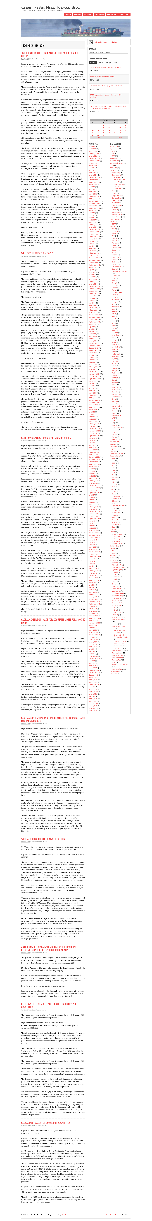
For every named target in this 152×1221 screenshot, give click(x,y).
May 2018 (92, 189)
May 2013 (92, 331)
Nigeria (114, 359)
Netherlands (116, 354)
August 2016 (93, 239)
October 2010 (93, 405)
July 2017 (92, 213)
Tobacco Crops (117, 653)
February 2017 (94, 225)
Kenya (114, 323)
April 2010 (92, 419)
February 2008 (94, 481)
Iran (113, 309)
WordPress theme (113, 1215)
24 (109, 132)
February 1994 (94, 670)
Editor (34, 59)
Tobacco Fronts (117, 655)
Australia (115, 238)
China (114, 264)
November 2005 (94, 535)
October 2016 (93, 234)
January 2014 (93, 312)
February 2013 (94, 339)
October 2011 (93, 376)
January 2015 (93, 284)
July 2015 (92, 270)
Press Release (116, 513)
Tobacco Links (124, 14)
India (113, 304)
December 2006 (94, 511)
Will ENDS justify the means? (37, 253)
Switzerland (116, 406)
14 (92, 130)
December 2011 (94, 372)
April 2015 (92, 277)
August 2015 (93, 267)
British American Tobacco (119, 181)
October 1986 (93, 703)
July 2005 (92, 542)
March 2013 (93, 336)
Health (114, 586)
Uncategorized (115, 671)
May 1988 (92, 696)
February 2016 (94, 253)
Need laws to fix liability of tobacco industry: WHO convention (49, 1005)
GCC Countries (117, 292)
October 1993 (93, 675)
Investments (116, 203)
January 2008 (93, 483)
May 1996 (92, 651)
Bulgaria (115, 255)
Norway (114, 363)
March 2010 (93, 421)
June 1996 (92, 649)
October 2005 (93, 538)
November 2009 (94, 431)
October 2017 (93, 206)
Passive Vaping (117, 205)
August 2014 (93, 296)
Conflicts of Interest (116, 163)
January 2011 (93, 398)
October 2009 (93, 433)
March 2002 (93, 609)
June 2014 (92, 301)
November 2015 (94, 260)
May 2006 (92, 526)
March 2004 (93, 568)
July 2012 (92, 355)
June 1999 (92, 637)
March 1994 (93, 668)
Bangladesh (116, 248)
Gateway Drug (116, 198)
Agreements (114, 149)
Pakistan (115, 368)
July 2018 (92, 187)
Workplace (113, 674)
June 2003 (92, 585)
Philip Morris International (118, 187)
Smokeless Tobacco (118, 603)
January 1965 (93, 711)
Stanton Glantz (117, 544)
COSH (114, 463)
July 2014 (92, 298)
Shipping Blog (111, 14)
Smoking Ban (116, 605)
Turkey (114, 413)
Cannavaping (116, 175)
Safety (114, 207)
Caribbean (115, 262)
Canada (114, 260)
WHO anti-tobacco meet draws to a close (43, 839)
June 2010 (92, 414)
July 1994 (92, 661)
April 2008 (92, 476)
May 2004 (92, 566)
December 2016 (94, 229)
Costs (112, 165)
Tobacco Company (118, 626)
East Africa (115, 276)
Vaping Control (117, 214)
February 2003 (94, 594)
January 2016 (93, 256)
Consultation (116, 496)
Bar (115, 608)
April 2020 (92, 149)
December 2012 (94, 343)
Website (68, 14)
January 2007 (93, 509)
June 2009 (92, 443)
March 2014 (93, 308)
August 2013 (93, 324)
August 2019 (93, 165)
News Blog (77, 14)
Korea (114, 326)
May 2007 (92, 500)
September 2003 (94, 580)
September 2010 (94, 407)
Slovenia (115, 392)
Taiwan (114, 409)
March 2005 (93, 547)
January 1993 (93, 680)
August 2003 (93, 583)
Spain (114, 399)
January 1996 (93, 656)
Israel (114, 314)
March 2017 (93, 222)
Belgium (114, 250)
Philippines (115, 373)
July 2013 (92, 327)
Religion (113, 548)
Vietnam (114, 435)
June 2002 (92, 606)
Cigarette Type (117, 570)
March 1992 (93, 682)
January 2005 (93, 549)
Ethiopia (114, 283)
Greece (114, 297)
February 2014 (94, 310)
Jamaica (114, 318)
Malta (114, 342)
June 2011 (92, 386)
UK (113, 423)
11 (114, 127)
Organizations (115, 456)
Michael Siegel (116, 539)
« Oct (98, 137)
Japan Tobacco (119, 184)
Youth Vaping (116, 217)
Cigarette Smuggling (118, 567)
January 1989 (93, 694)
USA (113, 432)
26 (120, 132)
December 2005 (94, 533)
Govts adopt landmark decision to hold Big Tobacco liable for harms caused (53, 719)
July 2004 (92, 561)
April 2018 (92, 192)
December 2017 (94, 201)
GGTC (114, 473)
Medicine (113, 451)
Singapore (115, 390)
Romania (115, 382)
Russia (114, 385)
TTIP (113, 156)
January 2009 (93, 455)
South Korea (116, 397)
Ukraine (114, 425)
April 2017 (92, 220)
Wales (114, 437)
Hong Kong (115, 300)
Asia (113, 236)
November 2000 (94, 623)
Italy (113, 316)
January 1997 (93, 647)
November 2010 (94, 402)
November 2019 (94, 161)
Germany (115, 295)
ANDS (116, 572)
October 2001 (93, 616)
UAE (113, 418)
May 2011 (92, 388)
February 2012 (94, 367)
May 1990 (92, 687)
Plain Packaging (117, 598)
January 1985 (93, 706)
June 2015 (92, 272)
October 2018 (93, 180)
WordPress (65, 1215)
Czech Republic (117, 267)
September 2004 (94, 557)
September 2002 (94, 604)
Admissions (114, 147)
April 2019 (92, 173)
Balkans (114, 245)
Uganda (114, 420)
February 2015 (94, 282)
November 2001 (94, 613)
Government (114, 442)
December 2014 (94, 286)
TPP (113, 154)
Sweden (114, 404)
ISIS (113, 551)
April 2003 (92, 590)
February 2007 (94, 507)
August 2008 (93, 467)
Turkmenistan (116, 416)
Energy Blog (88, 14)
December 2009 (94, 429)
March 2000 (93, 630)
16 (103, 130)
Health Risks (116, 200)
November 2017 (94, 203)
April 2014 (92, 305)
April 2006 (92, 528)
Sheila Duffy (116, 541)
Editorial (115, 501)
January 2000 (93, 632)
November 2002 (94, 602)
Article (114, 492)
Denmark (115, 269)
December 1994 (94, 659)
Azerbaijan (115, 243)
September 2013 (94, 322)
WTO (113, 487)
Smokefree (115, 601)
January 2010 (93, 426)
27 (125, 132)
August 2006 (93, 521)
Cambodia (115, 257)
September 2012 (94, 350)
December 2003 (94, 576)
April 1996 (92, 654)
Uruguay (115, 430)
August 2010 (93, 410)
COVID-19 (113, 168)
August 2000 (93, 625)
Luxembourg (116, 335)
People (112, 532)
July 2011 (92, 383)
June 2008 (92, 471)
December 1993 (94, 673)
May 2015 (92, 274)
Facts (113, 503)
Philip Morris (118, 648)
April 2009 (92, 448)
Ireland (114, 311)
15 (98, 130)
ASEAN (114, 233)
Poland (114, 375)
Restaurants (114, 555)
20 (125, 130)
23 (103, 132)
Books (114, 494)
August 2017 (93, 210)
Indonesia (115, 307)
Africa (114, 229)
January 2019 (93, 175)
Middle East (116, 347)
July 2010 (92, 412)
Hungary (115, 302)
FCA (113, 468)
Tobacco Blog (99, 14)
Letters (114, 510)
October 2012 (93, 348)
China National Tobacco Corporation (121, 636)
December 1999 (94, 635)
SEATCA (114, 477)
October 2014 (93, 291)
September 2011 (94, 379)
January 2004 (93, 573)
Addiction (115, 563)
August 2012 (93, 353)
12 (120, 127)
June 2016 (92, 244)
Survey (114, 529)
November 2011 (94, 374)
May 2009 (92, 445)
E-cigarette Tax (117, 196)
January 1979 (93, 708)
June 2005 (92, 545)
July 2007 (92, 495)
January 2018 (93, 199)
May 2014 (92, 303)
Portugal (115, 378)
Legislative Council (116, 449)
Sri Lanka (115, 401)
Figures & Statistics (118, 506)
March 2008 (93, 478)
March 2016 (93, 251)
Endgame (115, 584)
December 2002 (94, 599)
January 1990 (93, 692)
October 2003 (93, 578)
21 (92, 132)
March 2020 (93, 151)
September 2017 (94, 208)
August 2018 (93, 184)
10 (109, 127)
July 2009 (92, 440)
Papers (112, 489)
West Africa (116, 439)
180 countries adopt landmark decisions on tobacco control (49, 54)
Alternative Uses (117, 565)
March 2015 (93, 279)
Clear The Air (114, 161)
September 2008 (94, 464)
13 (125, 127)
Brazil (114, 252)
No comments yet (41, 59)
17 (109, 130)
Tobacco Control (117, 651)
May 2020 (92, 147)
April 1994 (92, 666)
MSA (113, 151)
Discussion (115, 499)
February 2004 (94, 571)
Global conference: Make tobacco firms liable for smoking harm (53, 621)
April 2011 (92, 391)
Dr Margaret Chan (118, 536)
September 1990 (94, 684)
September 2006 (94, 519)
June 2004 (92, 564)
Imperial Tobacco (120, 641)
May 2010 (92, 417)
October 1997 (93, 644)
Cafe (115, 610)
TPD (113, 662)
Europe (114, 285)
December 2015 (94, 258)
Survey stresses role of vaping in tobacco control (106, 86)
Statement (115, 525)
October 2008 (93, 462)
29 (98, 135)
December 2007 (94, 485)
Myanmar (115, 349)
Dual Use (115, 193)
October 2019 (93, 163)
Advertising (116, 173)
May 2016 (92, 246)
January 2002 (93, 611)
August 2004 (93, 559)
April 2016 (92, 248)
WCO (113, 480)
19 (120, 130)
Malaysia (115, 340)
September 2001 (94, 618)
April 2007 (92, 502)
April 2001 (92, 621)
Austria (114, 241)
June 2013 (92, 329)
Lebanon (115, 333)
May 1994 (92, 663)
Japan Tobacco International (119, 645)
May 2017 (92, 218)
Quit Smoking (114, 546)
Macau (114, 337)
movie (116, 624)
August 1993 (93, 677)
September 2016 (94, 237)
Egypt (114, 278)
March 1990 (93, 689)
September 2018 (94, 182)
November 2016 (94, 232)
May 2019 (92, 170)
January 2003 (93, 597)
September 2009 (94, 436)
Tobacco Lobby (117, 658)
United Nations (117, 427)
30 (103, 135)
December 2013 (94, 315)
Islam (114, 553)
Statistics (115, 210)
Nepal (114, 352)
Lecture (114, 508)
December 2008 (94, 457)
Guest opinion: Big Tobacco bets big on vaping (46, 438)
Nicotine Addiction (116, 454)
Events (112, 222)
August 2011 (93, 381)
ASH (113, 458)
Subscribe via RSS (106, 42)
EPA (113, 465)
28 (92, 135)
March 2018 (93, 194)
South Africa (116, 394)
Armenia (115, 231)
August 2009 (93, 438)
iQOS (115, 574)
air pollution (114, 158)
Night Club (117, 612)
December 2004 (94, 552)
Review (114, 522)
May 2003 (92, 587)
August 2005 (93, 540)
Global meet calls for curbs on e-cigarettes (45, 1122)
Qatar (114, 380)
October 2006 (93, 516)
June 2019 (92, 168)
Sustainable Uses (117, 617)
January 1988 (93, 699)
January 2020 (93, 156)
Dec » (120, 137)
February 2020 (94, 154)
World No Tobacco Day (120, 665)
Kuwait (114, 330)
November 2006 (94, 514)
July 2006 (92, 523)
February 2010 (94, 424)
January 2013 (93, 341)
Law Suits (113, 444)
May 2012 (92, 360)
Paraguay (115, 371)
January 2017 (93, 227)
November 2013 (94, 317)
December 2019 (94, 158)
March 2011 (93, 393)
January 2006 (93, 530)
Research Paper (117, 520)
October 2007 (93, 490)
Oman (114, 366)
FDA (113, 470)
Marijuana (117, 577)
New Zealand (116, 356)
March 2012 (93, 365)
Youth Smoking (117, 669)
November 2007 (94, 488)
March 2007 (93, 504)
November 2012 (94, 346)
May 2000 (92, 628)
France (114, 290)
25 (114, 132)
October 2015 (93, 263)
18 (114, 130)
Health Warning (117, 589)
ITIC (113, 475)
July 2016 (92, 241)
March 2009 (93, 450)
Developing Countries (119, 271)
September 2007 (94, 493)
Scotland (115, 387)
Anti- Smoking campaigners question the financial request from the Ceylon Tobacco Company (48, 948)
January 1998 (93, 642)
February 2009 (94, 452)
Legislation (113, 446)
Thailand (115, 411)
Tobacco (113, 560)
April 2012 (92, 362)
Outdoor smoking (118, 593)
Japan (114, 321)
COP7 (114, 224)
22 (98, 132)
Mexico (114, 345)
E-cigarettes (114, 170)
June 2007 (92, 497)
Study (114, 527)
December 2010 (94, 400)
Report (114, 518)
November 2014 (94, 289)
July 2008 (92, 469)
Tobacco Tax (116, 660)
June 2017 (92, 215)
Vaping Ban (116, 212)
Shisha (116, 579)
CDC (113, 461)
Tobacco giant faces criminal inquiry (102, 77)
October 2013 (93, 320)
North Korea (116, 361)
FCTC (115, 484)
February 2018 (94, 196)
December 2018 (94, 177)
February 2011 (94, 395)
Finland (114, 288)
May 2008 (92, 474)
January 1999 (93, 640)
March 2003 (93, 592)
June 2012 (92, 358)
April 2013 (92, 334)
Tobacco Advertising (119, 620)
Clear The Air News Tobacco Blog (50, 7)
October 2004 (93, 554)
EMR (113, 281)
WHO (114, 482)
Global (112, 226)
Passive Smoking (117, 596)
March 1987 (93, 701)
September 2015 (94, 265)
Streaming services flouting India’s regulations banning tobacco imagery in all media (108, 107)
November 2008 (94, 459)
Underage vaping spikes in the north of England (106, 68)
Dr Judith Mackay (117, 534)
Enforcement (114, 219)
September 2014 (94, 293)
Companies (116, 177)
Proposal (115, 515)
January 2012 (93, 369)
